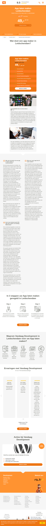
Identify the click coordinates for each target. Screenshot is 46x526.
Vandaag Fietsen (17, 502)
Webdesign (5, 480)
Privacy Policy (7, 517)
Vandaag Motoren (17, 496)
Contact (7, 518)
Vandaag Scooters (28, 501)
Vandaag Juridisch (17, 504)
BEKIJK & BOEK (23, 88)
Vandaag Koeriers (6, 498)
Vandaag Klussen (6, 497)
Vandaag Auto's (6, 496)
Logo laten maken (6, 478)
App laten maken (6, 477)
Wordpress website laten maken (5, 483)
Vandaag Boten (6, 501)
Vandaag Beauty (6, 500)
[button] (1, 396)
